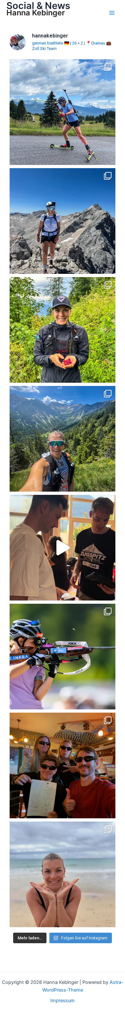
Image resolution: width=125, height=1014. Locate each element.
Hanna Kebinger (35, 12)
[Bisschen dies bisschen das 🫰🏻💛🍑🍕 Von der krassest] (62, 765)
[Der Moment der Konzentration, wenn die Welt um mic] (62, 656)
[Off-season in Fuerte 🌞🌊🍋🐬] (62, 874)
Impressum (62, 1000)
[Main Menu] (112, 13)
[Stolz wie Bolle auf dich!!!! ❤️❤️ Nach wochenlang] (62, 548)
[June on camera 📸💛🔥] (62, 439)
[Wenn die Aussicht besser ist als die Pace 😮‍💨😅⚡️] (62, 112)
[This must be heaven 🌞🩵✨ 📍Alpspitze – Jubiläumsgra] (62, 221)
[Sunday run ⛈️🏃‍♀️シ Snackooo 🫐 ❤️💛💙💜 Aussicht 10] (62, 330)
